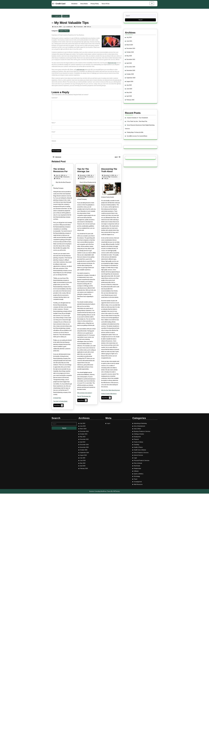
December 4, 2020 (85, 175)
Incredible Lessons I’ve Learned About (137, 136)
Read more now (112, 62)
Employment (137, 436)
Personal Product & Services (141, 460)
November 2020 (130, 70)
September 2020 (130, 77)
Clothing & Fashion (139, 434)
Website (54, 141)
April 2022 (129, 63)
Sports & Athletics (138, 473)
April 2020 (129, 96)
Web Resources (138, 484)
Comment (55, 97)
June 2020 (129, 88)
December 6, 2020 (109, 175)
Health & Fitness (64, 30)
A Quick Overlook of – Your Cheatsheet (137, 117)
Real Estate (137, 465)
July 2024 (129, 37)
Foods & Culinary (138, 442)
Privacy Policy (95, 3)
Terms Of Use (105, 3)
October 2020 (130, 74)
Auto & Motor (137, 428)
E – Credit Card (58, 4)
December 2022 (130, 59)
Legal (135, 458)
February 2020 (130, 99)
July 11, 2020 (58, 26)
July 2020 (129, 85)
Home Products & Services (141, 452)
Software (136, 471)
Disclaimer (74, 3)
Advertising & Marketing (140, 423)
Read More (58, 405)
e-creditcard (68, 26)
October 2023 (130, 52)
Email (53, 132)
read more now (80, 69)
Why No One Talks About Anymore (110, 390)
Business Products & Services (142, 431)
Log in (108, 423)
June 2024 (129, 41)
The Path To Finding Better (60, 401)
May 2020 (129, 92)
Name (54, 122)
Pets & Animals (138, 463)
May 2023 (129, 55)
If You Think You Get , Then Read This (137, 121)
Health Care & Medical (140, 450)
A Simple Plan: (57, 398)
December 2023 (130, 48)
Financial (136, 439)
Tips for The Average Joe (84, 396)
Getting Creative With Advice (109, 393)
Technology (137, 476)
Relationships (137, 468)
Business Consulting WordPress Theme (100, 491)
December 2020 (130, 66)
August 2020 (129, 81)
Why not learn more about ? (84, 392)
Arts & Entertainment (139, 426)
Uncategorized (138, 481)
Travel (135, 479)
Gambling (136, 444)
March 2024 (129, 44)
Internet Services (138, 455)
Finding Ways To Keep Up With (135, 132)
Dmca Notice (84, 3)
